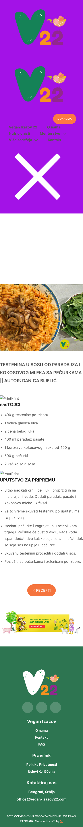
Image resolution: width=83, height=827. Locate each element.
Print (15, 398)
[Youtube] (55, 707)
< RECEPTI (42, 590)
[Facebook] (27, 707)
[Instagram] (41, 707)
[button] (64, 119)
